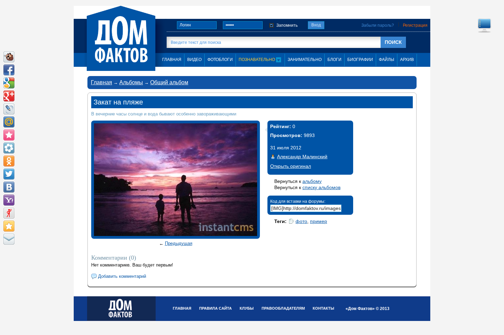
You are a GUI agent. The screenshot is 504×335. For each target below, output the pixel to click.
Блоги (334, 59)
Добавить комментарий (122, 276)
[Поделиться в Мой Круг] (8, 147)
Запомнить (287, 25)
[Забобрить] (8, 56)
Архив (407, 59)
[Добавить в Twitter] (8, 174)
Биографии (360, 59)
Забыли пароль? (377, 25)
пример (318, 221)
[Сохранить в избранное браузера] (8, 226)
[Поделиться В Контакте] (8, 187)
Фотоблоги (220, 59)
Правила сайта (215, 308)
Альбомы (131, 82)
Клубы (247, 308)
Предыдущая (178, 243)
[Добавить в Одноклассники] (8, 161)
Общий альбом (169, 82)
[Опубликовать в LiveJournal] (8, 108)
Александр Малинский (302, 156)
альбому (312, 181)
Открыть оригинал (290, 166)
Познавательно (257, 59)
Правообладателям (283, 308)
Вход (316, 25)
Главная (101, 82)
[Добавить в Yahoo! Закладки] (8, 200)
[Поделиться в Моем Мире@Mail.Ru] (8, 121)
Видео (194, 59)
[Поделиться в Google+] (8, 95)
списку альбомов (321, 187)
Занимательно (305, 59)
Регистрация (415, 25)
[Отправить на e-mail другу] (8, 239)
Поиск (393, 42)
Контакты (323, 308)
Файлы (386, 59)
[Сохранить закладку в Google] (8, 82)
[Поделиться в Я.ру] (8, 213)
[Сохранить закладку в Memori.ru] (8, 134)
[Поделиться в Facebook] (8, 69)
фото (301, 221)
